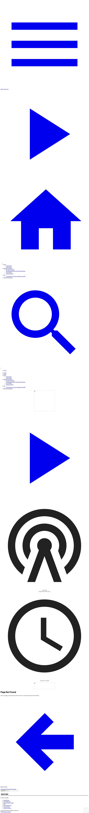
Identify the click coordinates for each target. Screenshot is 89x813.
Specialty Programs (7, 268)
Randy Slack (9, 265)
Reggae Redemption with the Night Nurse (15, 271)
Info (4, 275)
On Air (4, 264)
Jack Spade (9, 267)
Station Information (8, 277)
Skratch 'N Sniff (9, 273)
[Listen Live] (44, 457)
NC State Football (10, 269)
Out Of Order (9, 272)
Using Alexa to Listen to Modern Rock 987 (15, 276)
